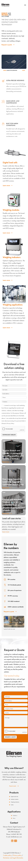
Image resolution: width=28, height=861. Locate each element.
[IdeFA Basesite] (5, 5)
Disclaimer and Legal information (13, 858)
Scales (12, 804)
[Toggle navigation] (25, 5)
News (14, 818)
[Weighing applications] (14, 294)
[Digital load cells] (14, 153)
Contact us (15, 815)
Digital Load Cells (14, 796)
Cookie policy (7, 855)
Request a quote (7, 45)
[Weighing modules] (14, 199)
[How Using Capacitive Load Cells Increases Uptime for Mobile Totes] (14, 477)
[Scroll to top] (24, 857)
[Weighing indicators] (14, 247)
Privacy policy (17, 855)
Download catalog (9, 435)
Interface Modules (14, 799)
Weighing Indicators (15, 802)
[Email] (15, 840)
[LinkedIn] (12, 840)
